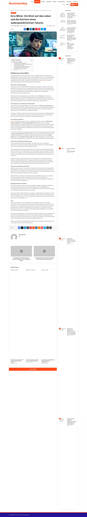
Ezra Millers (13, 121)
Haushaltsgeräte (61, 1)
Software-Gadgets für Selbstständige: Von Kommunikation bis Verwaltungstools (71, 29)
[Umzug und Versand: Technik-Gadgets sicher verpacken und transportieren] (63, 15)
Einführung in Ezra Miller (17, 61)
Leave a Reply (32, 369)
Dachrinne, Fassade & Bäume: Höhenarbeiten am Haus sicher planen (71, 22)
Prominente (37, 1)
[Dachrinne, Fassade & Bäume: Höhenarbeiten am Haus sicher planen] (63, 23)
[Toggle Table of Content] (31, 60)
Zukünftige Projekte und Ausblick (21, 68)
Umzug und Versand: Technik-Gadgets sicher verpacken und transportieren (71, 15)
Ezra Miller (43, 80)
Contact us (75, 1)
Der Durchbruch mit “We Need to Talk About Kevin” (24, 64)
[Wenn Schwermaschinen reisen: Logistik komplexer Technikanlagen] (63, 45)
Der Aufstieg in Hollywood (20, 65)
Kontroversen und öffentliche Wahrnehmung (23, 66)
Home (32, 1)
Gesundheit (48, 1)
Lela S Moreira (15, 25)
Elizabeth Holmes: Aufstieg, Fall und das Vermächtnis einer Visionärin (17, 361)
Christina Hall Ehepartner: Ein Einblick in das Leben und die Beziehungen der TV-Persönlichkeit (71, 331)
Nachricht (54, 1)
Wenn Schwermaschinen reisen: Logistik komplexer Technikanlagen (70, 45)
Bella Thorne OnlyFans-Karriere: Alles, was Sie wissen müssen (32, 360)
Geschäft (43, 1)
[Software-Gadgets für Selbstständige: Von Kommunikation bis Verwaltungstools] (63, 30)
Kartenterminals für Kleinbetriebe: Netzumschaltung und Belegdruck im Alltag (71, 37)
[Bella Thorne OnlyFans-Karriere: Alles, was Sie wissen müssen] (33, 314)
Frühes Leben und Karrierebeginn (20, 63)
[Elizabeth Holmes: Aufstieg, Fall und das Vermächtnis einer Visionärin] (17, 314)
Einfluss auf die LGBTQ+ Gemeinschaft (22, 67)
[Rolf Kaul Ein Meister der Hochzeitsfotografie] (63, 192)
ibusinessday (26, 514)
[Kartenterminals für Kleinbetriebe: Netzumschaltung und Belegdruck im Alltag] (63, 38)
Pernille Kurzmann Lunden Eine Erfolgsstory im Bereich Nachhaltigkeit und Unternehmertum (71, 421)
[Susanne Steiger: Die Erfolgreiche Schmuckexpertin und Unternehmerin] (48, 314)
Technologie (69, 1)
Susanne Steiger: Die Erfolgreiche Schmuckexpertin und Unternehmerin (47, 361)
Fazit (16, 69)
